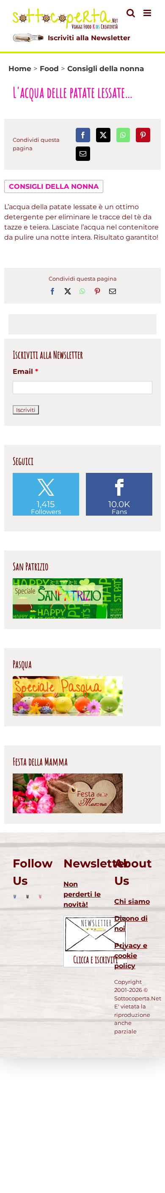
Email (25, 371)
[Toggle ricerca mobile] (130, 12)
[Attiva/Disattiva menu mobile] (147, 12)
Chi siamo (132, 902)
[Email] (83, 153)
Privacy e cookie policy (130, 956)
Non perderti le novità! (82, 894)
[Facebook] (83, 135)
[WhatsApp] (123, 135)
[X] (103, 135)
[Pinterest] (143, 135)
